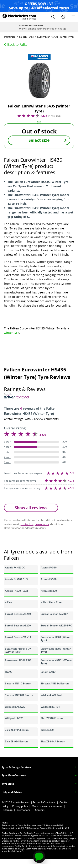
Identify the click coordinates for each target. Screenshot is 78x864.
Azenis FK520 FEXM (16, 591)
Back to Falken (18, 44)
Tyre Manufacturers (14, 775)
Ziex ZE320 (47, 730)
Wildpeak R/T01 (14, 718)
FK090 (8, 672)
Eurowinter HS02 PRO (18, 660)
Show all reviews (31, 507)
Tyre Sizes (8, 783)
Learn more (42, 524)
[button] (53, 17)
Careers (40, 810)
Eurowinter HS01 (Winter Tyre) (56, 638)
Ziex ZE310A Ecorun (17, 730)
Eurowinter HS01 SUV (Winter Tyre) (18, 650)
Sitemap (7, 810)
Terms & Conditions (44, 802)
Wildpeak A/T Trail (51, 695)
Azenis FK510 (49, 567)
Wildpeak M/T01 (50, 707)
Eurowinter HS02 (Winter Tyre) (56, 650)
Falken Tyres (26, 36)
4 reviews (54, 115)
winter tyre (11, 333)
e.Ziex (8, 602)
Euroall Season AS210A (54, 614)
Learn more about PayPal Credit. (42, 848)
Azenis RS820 (49, 591)
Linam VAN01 (49, 672)
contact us (27, 524)
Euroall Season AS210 (18, 614)
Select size (39, 140)
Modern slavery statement (47, 806)
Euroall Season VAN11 (18, 637)
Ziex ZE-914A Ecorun (53, 741)
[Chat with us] (39, 856)
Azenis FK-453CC (15, 567)
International (23, 810)
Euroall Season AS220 (18, 625)
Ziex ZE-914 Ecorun (16, 741)
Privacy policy (20, 806)
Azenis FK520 (49, 579)
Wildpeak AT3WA (15, 707)
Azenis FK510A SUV (16, 579)
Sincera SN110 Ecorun (18, 683)
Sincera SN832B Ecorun (19, 695)
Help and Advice (12, 792)
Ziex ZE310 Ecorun (52, 718)
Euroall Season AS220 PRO (56, 625)
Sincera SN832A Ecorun (55, 683)
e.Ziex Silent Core (51, 602)
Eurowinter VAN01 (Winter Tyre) (56, 661)
